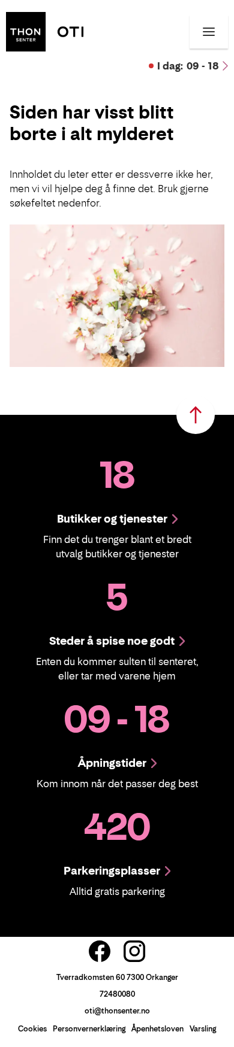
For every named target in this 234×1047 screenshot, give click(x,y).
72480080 (117, 994)
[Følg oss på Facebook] (99, 951)
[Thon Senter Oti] (44, 31)
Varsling (203, 1028)
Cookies (32, 1028)
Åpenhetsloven (157, 1028)
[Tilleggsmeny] (209, 31)
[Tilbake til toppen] (195, 415)
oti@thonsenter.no (117, 1010)
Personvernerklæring (89, 1028)
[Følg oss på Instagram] (134, 951)
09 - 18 (188, 66)
